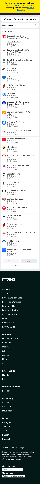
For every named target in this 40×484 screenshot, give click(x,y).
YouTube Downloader (16, 199)
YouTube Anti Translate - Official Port (20, 156)
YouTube (6, 426)
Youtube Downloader (16, 139)
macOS (5, 347)
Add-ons (6, 289)
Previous (11, 261)
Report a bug (8, 322)
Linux (4, 359)
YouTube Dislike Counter (17, 207)
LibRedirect (12, 147)
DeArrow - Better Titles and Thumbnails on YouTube (18, 103)
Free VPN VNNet (14, 216)
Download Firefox (10, 338)
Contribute (7, 406)
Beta (4, 379)
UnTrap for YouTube (15, 122)
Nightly (5, 375)
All (3, 363)
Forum (5, 318)
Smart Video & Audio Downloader (21, 232)
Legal (22, 448)
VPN (8, 77)
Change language (8, 466)
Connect (6, 402)
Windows (6, 342)
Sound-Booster (13, 182)
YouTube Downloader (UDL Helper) (18, 113)
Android (6, 355)
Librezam (11, 94)
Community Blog (10, 314)
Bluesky (5, 435)
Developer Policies (10, 310)
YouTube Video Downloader (19, 165)
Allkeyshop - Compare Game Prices (19, 250)
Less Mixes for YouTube (17, 191)
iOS (3, 351)
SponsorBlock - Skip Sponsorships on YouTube (18, 37)
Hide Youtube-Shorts (16, 85)
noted (23, 452)
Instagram (6, 422)
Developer (7, 411)
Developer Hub (9, 306)
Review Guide (8, 327)
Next (29, 261)
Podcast (6, 439)
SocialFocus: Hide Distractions (19, 130)
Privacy (5, 448)
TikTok (5, 431)
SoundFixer (11, 68)
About (5, 293)
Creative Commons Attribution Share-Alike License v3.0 (17, 456)
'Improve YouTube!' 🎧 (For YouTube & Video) (18, 51)
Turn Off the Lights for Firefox (19, 60)
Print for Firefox (13, 241)
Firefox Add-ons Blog (12, 298)
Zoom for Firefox (14, 174)
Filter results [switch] (7, 25)
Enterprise (6, 391)
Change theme (7, 473)
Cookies (14, 448)
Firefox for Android (12, 5)
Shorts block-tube (14, 224)
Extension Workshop (11, 302)
